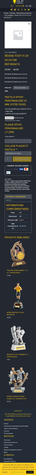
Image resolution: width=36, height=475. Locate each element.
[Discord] (25, 9)
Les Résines (17, 182)
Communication (8, 445)
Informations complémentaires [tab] (16, 196)
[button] (29, 23)
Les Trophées (11, 52)
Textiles (6, 447)
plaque (13, 187)
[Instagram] (14, 9)
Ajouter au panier (22, 159)
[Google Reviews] (18, 9)
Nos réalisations (8, 459)
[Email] (28, 9)
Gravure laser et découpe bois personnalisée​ (16, 426)
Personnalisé (8, 187)
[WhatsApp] (21, 9)
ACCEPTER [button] (30, 472)
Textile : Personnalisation (11, 428)
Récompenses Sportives (10, 442)
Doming (6, 423)
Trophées (7, 190)
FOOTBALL (26, 186)
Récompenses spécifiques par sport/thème (15, 184)
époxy (19, 186)
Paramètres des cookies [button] (17, 472)
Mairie (5, 452)
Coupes (15, 186)
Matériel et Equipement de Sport (13, 450)
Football (12, 182)
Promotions (7, 440)
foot (22, 186)
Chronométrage (8, 433)
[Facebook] (11, 9)
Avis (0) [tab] (8, 200)
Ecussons (6, 431)
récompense (18, 187)
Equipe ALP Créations (10, 461)
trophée (28, 189)
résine (23, 189)
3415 (11, 186)
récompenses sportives (15, 189)
